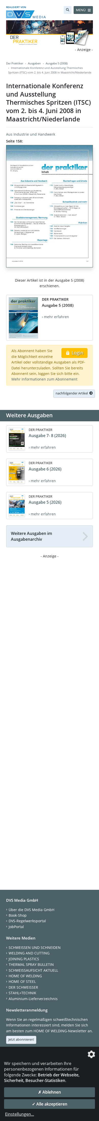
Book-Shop (18, 915)
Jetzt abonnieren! (21, 1039)
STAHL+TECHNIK (22, 992)
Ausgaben (34, 63)
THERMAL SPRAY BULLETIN (31, 964)
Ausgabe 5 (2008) (57, 63)
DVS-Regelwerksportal (27, 920)
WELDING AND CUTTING (29, 953)
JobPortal (16, 926)
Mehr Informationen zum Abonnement (44, 379)
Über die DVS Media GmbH (31, 909)
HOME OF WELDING (25, 975)
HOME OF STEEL (22, 981)
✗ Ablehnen (49, 1092)
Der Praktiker (14, 63)
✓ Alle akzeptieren (49, 1104)
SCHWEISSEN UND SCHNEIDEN (35, 947)
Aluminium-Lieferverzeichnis (33, 998)
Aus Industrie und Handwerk (30, 134)
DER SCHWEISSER (23, 987)
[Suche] (68, 10)
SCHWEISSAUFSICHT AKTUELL (33, 970)
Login (76, 353)
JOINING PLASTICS (24, 958)
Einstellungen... (19, 1114)
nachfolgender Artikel (72, 393)
